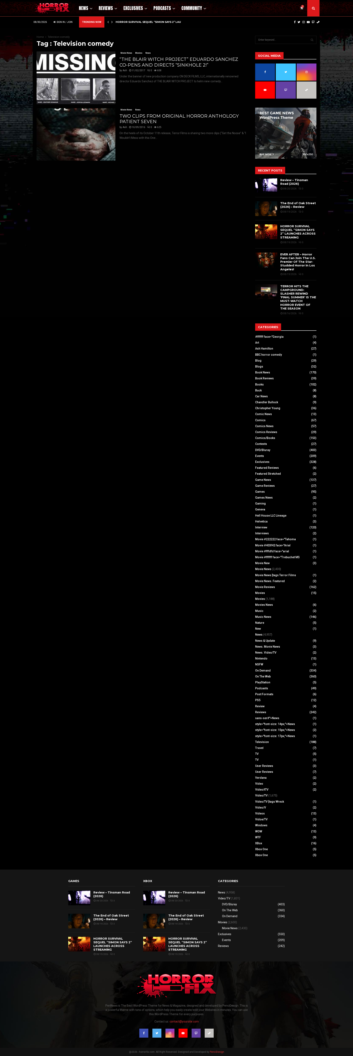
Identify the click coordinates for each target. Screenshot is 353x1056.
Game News (263, 479)
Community (191, 8)
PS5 (257, 700)
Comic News (263, 414)
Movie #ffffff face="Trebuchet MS (277, 557)
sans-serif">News (267, 718)
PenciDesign (217, 1051)
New (258, 628)
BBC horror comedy (268, 354)
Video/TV (261, 795)
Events (259, 456)
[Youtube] (308, 22)
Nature (259, 622)
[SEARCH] (312, 40)
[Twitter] (299, 22)
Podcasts (162, 8)
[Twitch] (313, 22)
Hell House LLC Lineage (270, 515)
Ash (125, 70)
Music (259, 611)
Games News (264, 497)
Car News (261, 396)
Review (260, 706)
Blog (258, 360)
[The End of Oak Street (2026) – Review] (266, 208)
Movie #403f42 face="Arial (272, 545)
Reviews (106, 8)
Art (257, 342)
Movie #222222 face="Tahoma (275, 539)
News (83, 8)
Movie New (262, 563)
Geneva (260, 509)
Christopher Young (267, 408)
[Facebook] (295, 22)
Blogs (259, 366)
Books (259, 384)
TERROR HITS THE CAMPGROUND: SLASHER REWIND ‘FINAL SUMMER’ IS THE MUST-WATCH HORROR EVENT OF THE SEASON (298, 297)
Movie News (126, 53)
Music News (263, 616)
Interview (261, 527)
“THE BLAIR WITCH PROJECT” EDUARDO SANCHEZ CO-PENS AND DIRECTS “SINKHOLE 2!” (179, 62)
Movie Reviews (265, 587)
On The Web (263, 676)
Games (260, 491)
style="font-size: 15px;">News (275, 730)
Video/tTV (261, 789)
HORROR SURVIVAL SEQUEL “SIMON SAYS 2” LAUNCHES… (154, 21)
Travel (259, 748)
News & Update (265, 640)
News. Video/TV (265, 652)
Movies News (264, 604)
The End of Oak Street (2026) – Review (298, 205)
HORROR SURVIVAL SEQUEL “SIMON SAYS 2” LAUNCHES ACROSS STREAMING (298, 231)
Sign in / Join (64, 22)
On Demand (263, 670)
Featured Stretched (268, 473)
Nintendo (261, 658)
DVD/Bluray (262, 450)
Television (262, 742)
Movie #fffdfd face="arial (272, 551)
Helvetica (261, 521)
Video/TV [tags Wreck (269, 801)
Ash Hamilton (264, 348)
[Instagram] (303, 22)
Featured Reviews (267, 467)
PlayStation (262, 682)
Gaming (260, 503)
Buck (258, 390)
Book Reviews (264, 378)
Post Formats (264, 694)
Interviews (262, 533)
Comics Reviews (266, 432)
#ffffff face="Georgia (269, 336)
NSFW (259, 664)
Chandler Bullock (266, 402)
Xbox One (261, 849)
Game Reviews (265, 485)
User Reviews (264, 765)
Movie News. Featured (270, 581)
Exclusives (133, 8)
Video (259, 783)
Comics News (264, 426)
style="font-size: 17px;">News (275, 736)
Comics (260, 420)
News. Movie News (267, 646)
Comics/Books (265, 438)
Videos (260, 813)
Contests (261, 444)
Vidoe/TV (261, 819)
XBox (258, 843)
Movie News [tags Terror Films (275, 575)
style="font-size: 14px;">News (275, 724)
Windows (261, 825)
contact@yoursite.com (184, 1021)
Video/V (260, 807)
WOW (258, 831)
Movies (138, 53)
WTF (258, 837)
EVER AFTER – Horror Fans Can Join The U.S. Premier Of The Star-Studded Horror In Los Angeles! (298, 262)
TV (257, 753)
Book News (262, 372)
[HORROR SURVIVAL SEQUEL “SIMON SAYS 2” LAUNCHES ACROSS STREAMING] (266, 231)
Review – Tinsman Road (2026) (294, 182)
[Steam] (318, 22)
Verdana (261, 777)
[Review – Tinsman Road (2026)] (266, 185)
